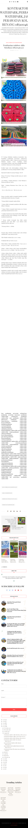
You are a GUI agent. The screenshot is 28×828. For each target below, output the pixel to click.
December (6, 728)
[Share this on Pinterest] (14, 511)
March (5, 755)
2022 (4, 726)
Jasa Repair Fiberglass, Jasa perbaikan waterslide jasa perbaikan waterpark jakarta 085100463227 (16, 625)
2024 (4, 723)
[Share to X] (11, 511)
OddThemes (14, 825)
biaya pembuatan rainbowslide (14, 42)
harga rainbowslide (7, 493)
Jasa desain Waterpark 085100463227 (15, 648)
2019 (4, 762)
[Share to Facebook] (8, 511)
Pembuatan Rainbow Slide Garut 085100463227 (14, 736)
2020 (4, 760)
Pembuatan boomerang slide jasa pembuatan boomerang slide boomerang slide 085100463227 (16, 671)
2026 (4, 719)
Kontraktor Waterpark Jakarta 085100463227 (18, 790)
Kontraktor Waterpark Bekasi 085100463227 (3, 790)
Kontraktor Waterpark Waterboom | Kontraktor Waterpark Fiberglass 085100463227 (15, 663)
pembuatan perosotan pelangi (9, 498)
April (5, 754)
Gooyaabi (14, 823)
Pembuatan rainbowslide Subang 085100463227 (15, 738)
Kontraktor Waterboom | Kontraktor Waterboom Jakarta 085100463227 (15, 656)
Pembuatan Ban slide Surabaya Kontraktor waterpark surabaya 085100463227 (14, 633)
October (6, 731)
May (5, 752)
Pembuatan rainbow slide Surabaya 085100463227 (15, 734)
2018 (4, 764)
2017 (4, 765)
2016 (4, 767)
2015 (4, 769)
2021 (4, 759)
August (5, 733)
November (6, 729)
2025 (4, 721)
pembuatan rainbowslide (8, 504)
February (6, 757)
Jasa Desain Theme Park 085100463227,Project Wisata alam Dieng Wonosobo (16, 610)
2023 (4, 724)
